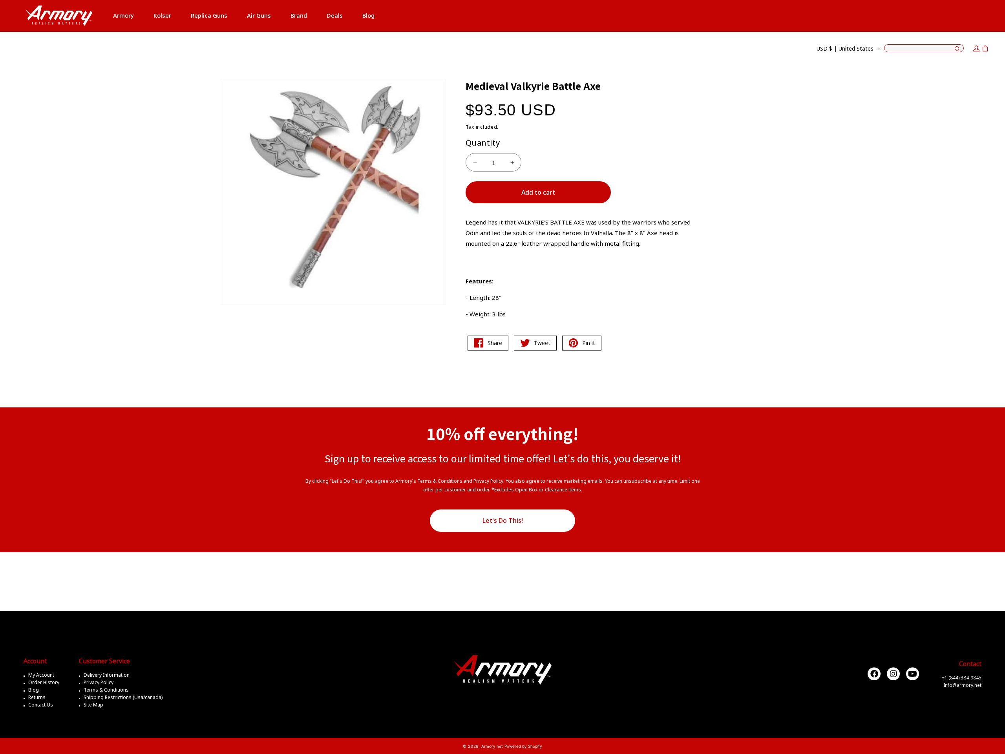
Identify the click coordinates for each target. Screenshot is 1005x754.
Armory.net (492, 746)
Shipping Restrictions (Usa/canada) (123, 697)
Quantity (483, 142)
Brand (299, 15)
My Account (41, 675)
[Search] (957, 49)
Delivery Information (107, 675)
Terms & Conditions (106, 689)
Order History (43, 682)
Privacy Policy (98, 682)
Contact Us (40, 704)
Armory (123, 15)
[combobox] (924, 48)
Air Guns (259, 15)
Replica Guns (209, 15)
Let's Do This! (502, 520)
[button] (123, 15)
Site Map (93, 704)
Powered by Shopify (523, 746)
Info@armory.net (962, 684)
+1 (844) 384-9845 (961, 677)
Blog (33, 689)
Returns (37, 697)
